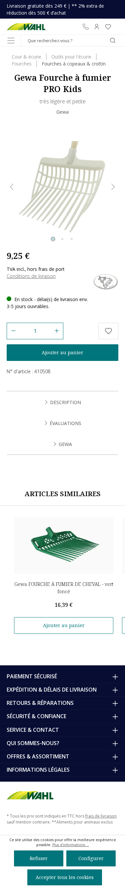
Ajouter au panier (62, 352)
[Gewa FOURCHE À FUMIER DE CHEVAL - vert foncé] (63, 545)
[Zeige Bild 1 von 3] (53, 239)
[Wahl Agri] (26, 26)
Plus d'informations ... (70, 844)
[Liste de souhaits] (108, 26)
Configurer (91, 858)
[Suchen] (112, 40)
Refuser (39, 858)
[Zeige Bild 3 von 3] (71, 239)
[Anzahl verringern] (13, 331)
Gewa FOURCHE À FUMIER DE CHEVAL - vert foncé (63, 588)
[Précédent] (12, 187)
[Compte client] (96, 26)
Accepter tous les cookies (65, 877)
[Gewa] (105, 281)
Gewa (62, 112)
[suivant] (113, 187)
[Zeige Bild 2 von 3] (62, 239)
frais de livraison (101, 816)
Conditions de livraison (31, 276)
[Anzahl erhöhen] (56, 331)
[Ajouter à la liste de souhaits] (108, 331)
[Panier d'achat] (116, 26)
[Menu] (11, 40)
